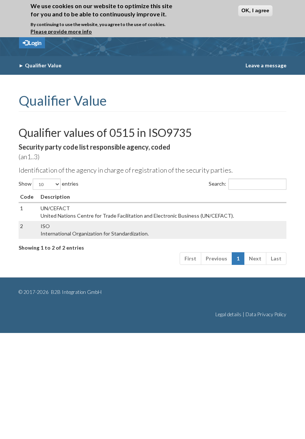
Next (255, 258)
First (190, 258)
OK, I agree (255, 10)
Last (276, 258)
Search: (217, 183)
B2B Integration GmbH (76, 292)
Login (34, 42)
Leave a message (265, 65)
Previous (216, 258)
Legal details (228, 314)
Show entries (48, 183)
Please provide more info (61, 31)
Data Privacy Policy (265, 314)
